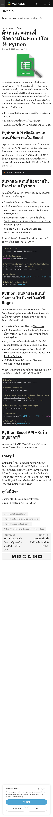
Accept (26, 802)
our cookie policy (17, 797)
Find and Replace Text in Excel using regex (21, 519)
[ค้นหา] (50, 3)
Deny (37, 809)
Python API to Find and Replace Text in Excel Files (24, 529)
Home (6, 11)
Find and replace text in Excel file (17, 524)
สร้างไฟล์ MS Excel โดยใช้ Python (21, 499)
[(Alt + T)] (12, 11)
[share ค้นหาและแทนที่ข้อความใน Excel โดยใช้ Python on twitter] (14, 557)
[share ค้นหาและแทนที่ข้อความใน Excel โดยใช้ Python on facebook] (29, 557)
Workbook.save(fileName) (17, 232)
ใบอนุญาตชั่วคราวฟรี (27, 447)
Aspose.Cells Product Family (15, 514)
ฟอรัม (21, 484)
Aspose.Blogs (15, 28)
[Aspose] (16, 3)
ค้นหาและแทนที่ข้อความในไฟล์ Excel (22, 120)
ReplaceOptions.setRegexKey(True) (29, 345)
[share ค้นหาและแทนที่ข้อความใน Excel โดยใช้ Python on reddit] (24, 557)
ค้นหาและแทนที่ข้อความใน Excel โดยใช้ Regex (27, 125)
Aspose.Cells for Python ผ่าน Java (19, 144)
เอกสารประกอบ (41, 477)
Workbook (38, 202)
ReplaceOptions (36, 206)
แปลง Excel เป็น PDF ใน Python (20, 503)
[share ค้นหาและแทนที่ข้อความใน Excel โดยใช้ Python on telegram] (40, 557)
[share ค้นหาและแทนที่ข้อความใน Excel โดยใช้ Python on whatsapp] (35, 557)
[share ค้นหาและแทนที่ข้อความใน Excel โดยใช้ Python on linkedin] (19, 557)
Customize (16, 809)
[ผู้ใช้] (45, 3)
